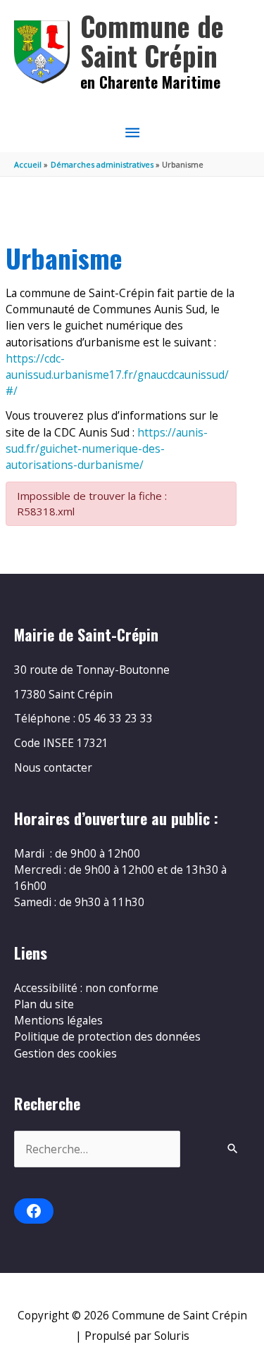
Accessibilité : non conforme (86, 988)
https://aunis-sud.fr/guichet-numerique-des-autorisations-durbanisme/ (107, 449)
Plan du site (44, 1004)
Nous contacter (53, 767)
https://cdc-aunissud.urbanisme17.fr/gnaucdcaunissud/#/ (117, 375)
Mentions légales (58, 1020)
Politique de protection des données (107, 1036)
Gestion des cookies (65, 1053)
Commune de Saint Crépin (152, 40)
